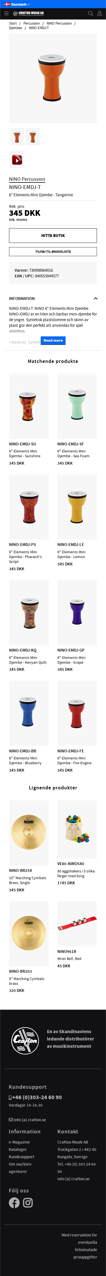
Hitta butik (53, 235)
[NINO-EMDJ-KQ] (28, 629)
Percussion (31, 23)
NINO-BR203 (20, 971)
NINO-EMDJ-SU (22, 444)
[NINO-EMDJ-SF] (77, 422)
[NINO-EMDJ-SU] (28, 422)
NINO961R (66, 951)
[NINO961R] (77, 930)
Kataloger (18, 1149)
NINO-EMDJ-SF (70, 444)
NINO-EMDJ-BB (22, 751)
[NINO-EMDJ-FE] (77, 729)
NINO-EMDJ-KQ (22, 650)
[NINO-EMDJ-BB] (28, 729)
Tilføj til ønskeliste (53, 251)
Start (13, 23)
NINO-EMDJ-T (39, 28)
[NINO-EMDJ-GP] (77, 629)
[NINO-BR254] (28, 849)
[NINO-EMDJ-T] (53, 107)
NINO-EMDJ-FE (70, 751)
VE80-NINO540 (70, 863)
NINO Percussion (59, 23)
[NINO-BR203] (28, 950)
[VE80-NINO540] (77, 842)
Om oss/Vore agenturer (20, 1167)
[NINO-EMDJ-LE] (77, 523)
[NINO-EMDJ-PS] (28, 523)
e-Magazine (19, 1142)
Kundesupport (21, 1157)
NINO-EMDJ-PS (22, 544)
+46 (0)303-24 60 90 (37, 1097)
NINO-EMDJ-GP (71, 650)
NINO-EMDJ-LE (70, 544)
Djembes (15, 28)
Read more (53, 340)
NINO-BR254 (20, 870)
